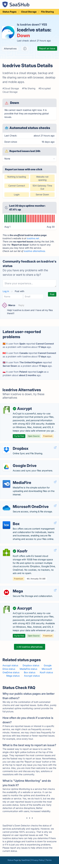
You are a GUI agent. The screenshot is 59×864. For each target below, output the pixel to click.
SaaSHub (25, 860)
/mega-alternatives (13, 587)
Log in (6, 291)
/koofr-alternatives (12, 547)
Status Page (13, 860)
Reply (21, 305)
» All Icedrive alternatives (30, 646)
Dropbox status (31, 665)
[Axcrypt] (6, 410)
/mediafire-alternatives (14, 479)
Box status (29, 672)
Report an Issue (47, 48)
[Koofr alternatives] (6, 552)
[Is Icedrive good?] (24, 48)
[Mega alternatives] (6, 592)
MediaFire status (28, 669)
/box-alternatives (12, 520)
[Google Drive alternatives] (6, 467)
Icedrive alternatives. (35, 251)
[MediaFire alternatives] (6, 484)
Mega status (13, 675)
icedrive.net (33, 238)
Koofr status (46, 672)
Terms (48, 860)
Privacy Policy (37, 860)
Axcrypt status (10, 665)
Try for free (19, 436)
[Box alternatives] (6, 525)
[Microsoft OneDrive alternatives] (6, 508)
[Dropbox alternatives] (6, 450)
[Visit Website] (55, 447)
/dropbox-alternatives (14, 445)
